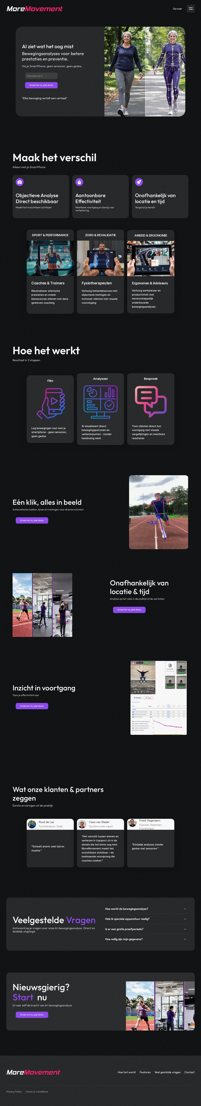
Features (145, 1072)
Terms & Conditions (36, 1091)
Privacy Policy (14, 1091)
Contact (190, 1072)
